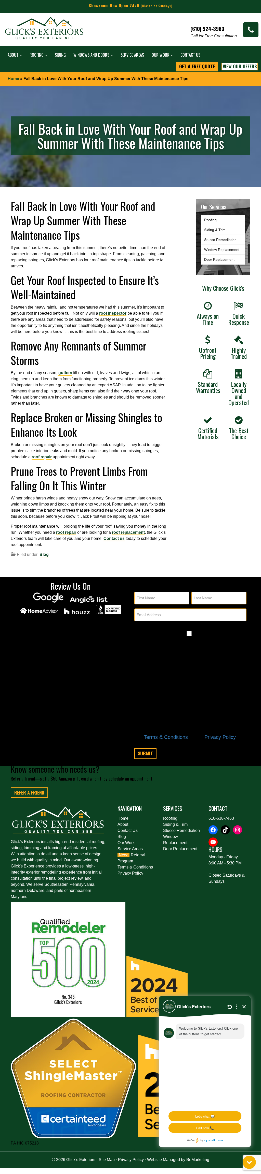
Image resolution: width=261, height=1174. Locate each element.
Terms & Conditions (166, 737)
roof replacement (128, 532)
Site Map (107, 1159)
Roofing (37, 55)
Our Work (161, 55)
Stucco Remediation (220, 240)
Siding (60, 55)
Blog (44, 554)
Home (13, 79)
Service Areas (132, 55)
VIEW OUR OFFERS (240, 66)
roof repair (42, 457)
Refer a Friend (29, 792)
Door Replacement (219, 259)
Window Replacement (221, 250)
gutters (65, 373)
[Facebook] (213, 829)
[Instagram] (237, 829)
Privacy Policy (220, 737)
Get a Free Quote (197, 66)
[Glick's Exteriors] (44, 31)
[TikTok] (225, 829)
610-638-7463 (221, 818)
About (13, 55)
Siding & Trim (215, 230)
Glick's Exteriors (80, 1159)
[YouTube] (213, 842)
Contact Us (190, 55)
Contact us (114, 538)
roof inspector (112, 313)
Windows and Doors (91, 55)
